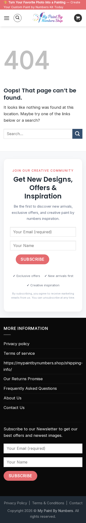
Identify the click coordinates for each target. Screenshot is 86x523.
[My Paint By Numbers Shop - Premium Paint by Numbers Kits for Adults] (48, 18)
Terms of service (19, 353)
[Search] (18, 18)
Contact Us (14, 407)
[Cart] (78, 18)
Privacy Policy (15, 503)
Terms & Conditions (48, 503)
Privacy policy (16, 343)
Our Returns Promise (23, 378)
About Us (13, 398)
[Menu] (7, 18)
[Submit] (77, 134)
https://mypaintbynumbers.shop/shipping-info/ (43, 366)
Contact (75, 503)
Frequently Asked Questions (30, 388)
